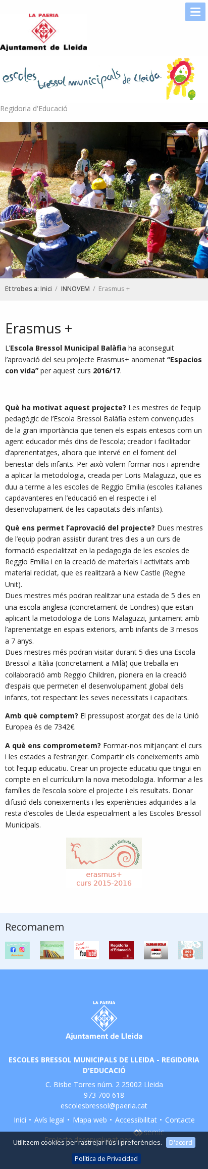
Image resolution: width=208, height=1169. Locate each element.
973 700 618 (104, 1095)
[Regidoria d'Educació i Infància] (121, 949)
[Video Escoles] (86, 949)
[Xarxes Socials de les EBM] (17, 949)
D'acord (180, 1142)
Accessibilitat (136, 1120)
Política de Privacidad (106, 1158)
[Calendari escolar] (156, 949)
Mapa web (90, 1120)
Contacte (180, 1120)
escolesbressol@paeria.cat (104, 1105)
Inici (46, 288)
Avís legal (49, 1120)
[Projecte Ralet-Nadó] (190, 949)
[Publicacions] (52, 949)
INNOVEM (75, 288)
